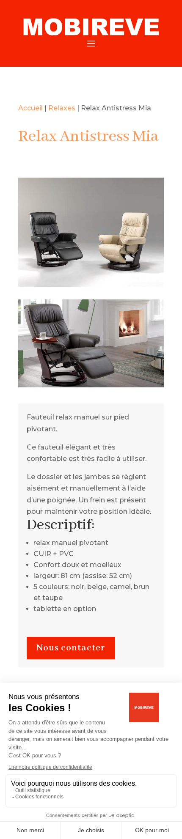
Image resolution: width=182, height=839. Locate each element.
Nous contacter (70, 648)
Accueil (30, 108)
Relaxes (61, 108)
